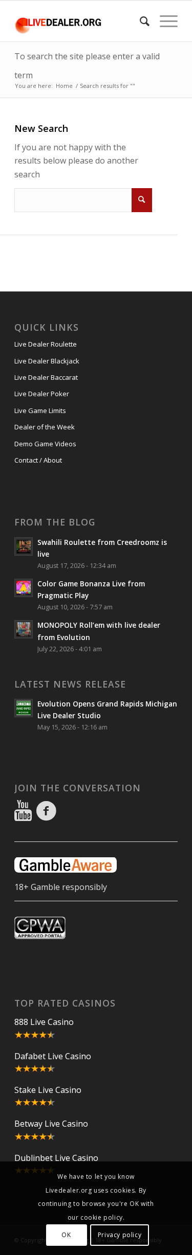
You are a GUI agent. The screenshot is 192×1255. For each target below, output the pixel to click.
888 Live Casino (44, 1022)
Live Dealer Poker (41, 393)
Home (64, 85)
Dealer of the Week (44, 426)
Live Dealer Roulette (45, 344)
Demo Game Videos (45, 443)
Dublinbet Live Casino (56, 1157)
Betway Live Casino (51, 1123)
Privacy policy (119, 1234)
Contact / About (38, 460)
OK (66, 1234)
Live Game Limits (40, 410)
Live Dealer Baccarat (46, 377)
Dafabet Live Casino (52, 1056)
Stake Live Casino (47, 1090)
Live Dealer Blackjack (46, 361)
